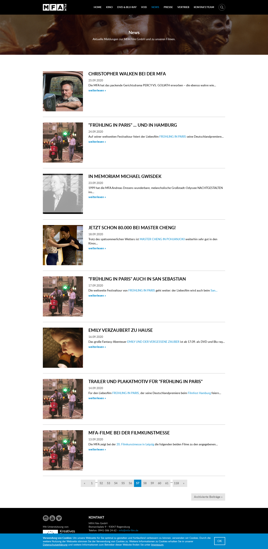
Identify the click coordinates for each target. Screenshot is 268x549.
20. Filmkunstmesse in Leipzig (135, 444)
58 (145, 483)
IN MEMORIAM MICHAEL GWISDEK (124, 176)
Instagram (46, 518)
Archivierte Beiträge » (208, 497)
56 (130, 483)
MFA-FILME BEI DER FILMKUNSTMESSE (129, 433)
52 (101, 483)
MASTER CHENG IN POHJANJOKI (162, 239)
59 (152, 483)
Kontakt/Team (204, 7)
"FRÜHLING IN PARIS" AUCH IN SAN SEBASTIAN (137, 279)
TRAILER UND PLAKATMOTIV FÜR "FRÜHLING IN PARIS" (145, 381)
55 (123, 483)
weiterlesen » (97, 90)
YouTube (52, 518)
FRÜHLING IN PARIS (172, 137)
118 (176, 483)
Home (98, 7)
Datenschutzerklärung (55, 544)
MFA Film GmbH (55, 7)
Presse (168, 7)
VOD (144, 7)
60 (159, 483)
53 (108, 483)
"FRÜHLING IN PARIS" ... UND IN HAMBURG (132, 125)
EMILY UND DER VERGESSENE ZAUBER (153, 342)
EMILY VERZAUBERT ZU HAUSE (120, 330)
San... (213, 290)
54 (115, 483)
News (155, 7)
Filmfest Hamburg (199, 393)
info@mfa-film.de (128, 530)
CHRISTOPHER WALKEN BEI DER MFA (127, 74)
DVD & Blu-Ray (127, 7)
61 (166, 483)
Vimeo (59, 518)
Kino (109, 7)
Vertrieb (183, 7)
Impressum (157, 544)
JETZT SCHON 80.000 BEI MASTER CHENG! (132, 227)
